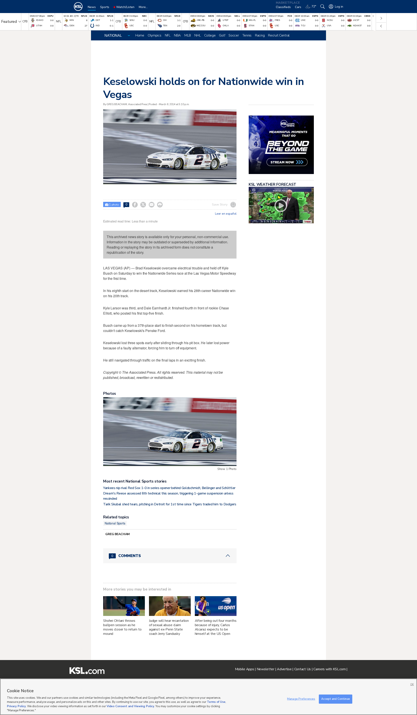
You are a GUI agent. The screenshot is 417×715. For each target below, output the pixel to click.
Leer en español (226, 213)
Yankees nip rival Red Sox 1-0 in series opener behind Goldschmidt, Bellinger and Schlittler (169, 488)
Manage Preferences (301, 699)
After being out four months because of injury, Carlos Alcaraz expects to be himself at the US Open (216, 627)
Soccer (233, 35)
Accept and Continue (335, 699)
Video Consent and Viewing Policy (130, 706)
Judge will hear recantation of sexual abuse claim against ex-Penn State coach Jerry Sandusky (169, 627)
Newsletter (265, 669)
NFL (167, 35)
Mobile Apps (244, 669)
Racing (260, 35)
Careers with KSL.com (329, 669)
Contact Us (302, 669)
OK (412, 684)
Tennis (247, 35)
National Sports (115, 523)
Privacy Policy (16, 706)
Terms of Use (216, 702)
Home (139, 35)
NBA (177, 35)
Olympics (154, 35)
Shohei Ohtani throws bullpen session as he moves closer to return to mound (122, 627)
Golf (222, 35)
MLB (187, 35)
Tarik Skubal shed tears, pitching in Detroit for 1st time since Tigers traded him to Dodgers (169, 504)
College (209, 35)
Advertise (284, 669)
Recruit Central (279, 35)
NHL (197, 35)
